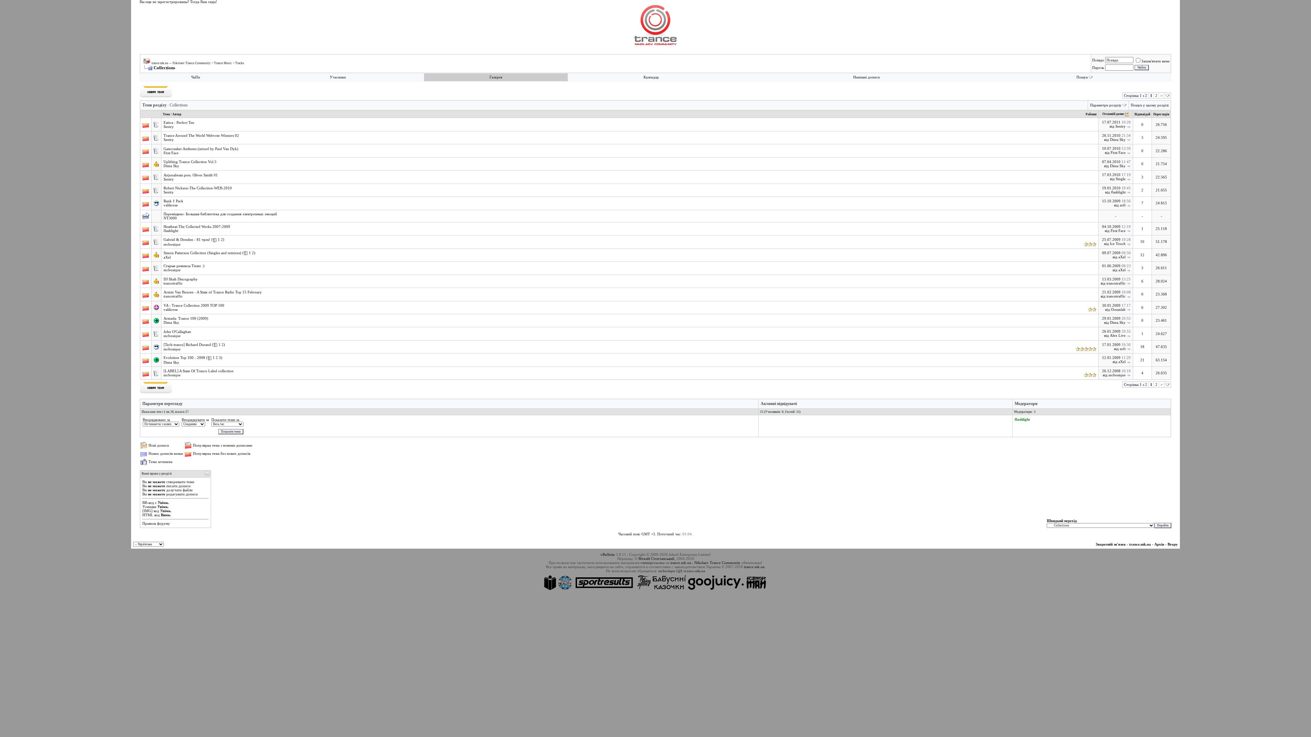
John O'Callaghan (177, 332)
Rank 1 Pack (173, 201)
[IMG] (147, 511)
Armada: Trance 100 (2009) (186, 318)
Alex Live (1118, 335)
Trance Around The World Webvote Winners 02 (201, 136)
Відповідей (1142, 114)
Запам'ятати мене (1155, 61)
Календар (651, 77)
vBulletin (608, 554)
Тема (166, 114)
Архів (1159, 544)
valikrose (171, 205)
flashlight (1118, 192)
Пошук (1082, 77)
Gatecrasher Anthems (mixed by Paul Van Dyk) (201, 149)
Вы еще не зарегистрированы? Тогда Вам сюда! (178, 2)
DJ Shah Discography (181, 279)
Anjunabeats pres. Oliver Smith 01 (191, 175)
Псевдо (1098, 60)
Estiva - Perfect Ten (179, 123)
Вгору (1173, 544)
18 (1142, 347)
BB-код (148, 503)
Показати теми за (225, 420)
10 (1142, 242)
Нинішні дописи (866, 77)
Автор (176, 114)
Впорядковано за (156, 420)
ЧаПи (195, 77)
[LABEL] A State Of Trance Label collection (199, 371)
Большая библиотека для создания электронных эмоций (231, 214)
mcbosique (172, 244)
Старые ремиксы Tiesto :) (184, 266)
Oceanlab (1118, 309)
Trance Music (223, 63)
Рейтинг (1091, 114)
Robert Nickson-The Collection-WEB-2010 (198, 188)
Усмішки (149, 507)
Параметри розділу (1106, 105)
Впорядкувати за (195, 420)
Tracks (239, 63)
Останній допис (1113, 114)
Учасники (338, 77)
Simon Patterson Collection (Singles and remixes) (202, 253)
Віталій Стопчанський (656, 559)
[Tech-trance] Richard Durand (187, 345)
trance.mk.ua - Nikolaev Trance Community (706, 563)
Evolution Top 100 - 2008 (184, 358)
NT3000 (170, 218)
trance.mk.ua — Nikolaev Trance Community (181, 63)
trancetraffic (173, 283)
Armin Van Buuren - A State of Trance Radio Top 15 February (213, 292)
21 (1142, 360)
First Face (171, 153)
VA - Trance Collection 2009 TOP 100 (194, 305)
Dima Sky (1118, 140)
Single (1121, 179)
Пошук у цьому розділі (1150, 105)
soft (1123, 205)
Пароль (1098, 68)
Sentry (169, 127)
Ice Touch (1118, 244)
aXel (167, 257)
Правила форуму (156, 523)
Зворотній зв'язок (1111, 544)
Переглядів (1161, 114)
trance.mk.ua (1140, 544)
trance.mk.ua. (754, 567)
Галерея (496, 77)
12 (1142, 255)
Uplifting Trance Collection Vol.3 (190, 162)
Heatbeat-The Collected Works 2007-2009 (197, 227)
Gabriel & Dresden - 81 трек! (187, 240)
